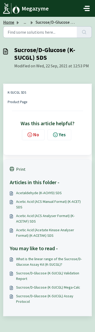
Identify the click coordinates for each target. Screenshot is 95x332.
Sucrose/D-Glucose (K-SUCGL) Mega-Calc (48, 287)
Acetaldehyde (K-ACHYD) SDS (39, 192)
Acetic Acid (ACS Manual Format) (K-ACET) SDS (48, 204)
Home (8, 22)
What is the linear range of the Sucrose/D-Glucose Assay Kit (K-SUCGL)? (49, 261)
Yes (62, 135)
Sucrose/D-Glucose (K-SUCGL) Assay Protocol (44, 299)
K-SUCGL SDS (17, 92)
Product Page (17, 102)
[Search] (84, 32)
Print (21, 169)
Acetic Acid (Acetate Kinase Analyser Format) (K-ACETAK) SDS (45, 233)
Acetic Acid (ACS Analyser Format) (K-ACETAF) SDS (45, 218)
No (36, 135)
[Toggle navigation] (86, 8)
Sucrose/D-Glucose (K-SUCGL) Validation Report (47, 276)
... (25, 22)
